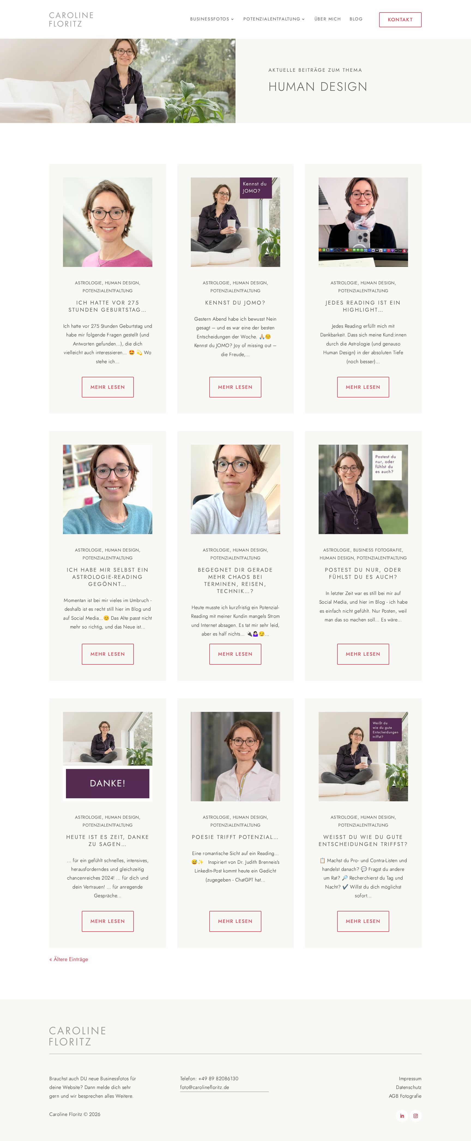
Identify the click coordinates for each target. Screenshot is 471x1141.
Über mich (328, 19)
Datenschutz (409, 1087)
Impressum (410, 1078)
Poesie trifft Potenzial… (235, 837)
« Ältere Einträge (68, 959)
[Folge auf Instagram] (416, 1116)
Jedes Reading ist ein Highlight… (363, 306)
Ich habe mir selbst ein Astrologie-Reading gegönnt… (108, 577)
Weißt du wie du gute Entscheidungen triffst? (363, 840)
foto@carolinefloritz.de (204, 1087)
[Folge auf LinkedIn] (402, 1116)
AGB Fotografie (405, 1096)
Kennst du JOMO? (235, 303)
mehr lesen (107, 387)
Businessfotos (114, 1078)
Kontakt (400, 19)
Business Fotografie (377, 550)
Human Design (122, 283)
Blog (356, 19)
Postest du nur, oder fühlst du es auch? (363, 573)
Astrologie (88, 283)
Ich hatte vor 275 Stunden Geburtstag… (107, 306)
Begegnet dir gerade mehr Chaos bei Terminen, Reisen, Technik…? (235, 580)
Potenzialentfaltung (108, 291)
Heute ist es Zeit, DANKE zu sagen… (107, 840)
